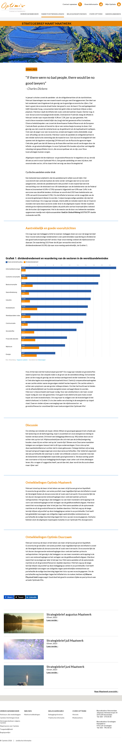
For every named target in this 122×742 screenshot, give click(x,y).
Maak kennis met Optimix (9, 726)
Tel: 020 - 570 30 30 (104, 717)
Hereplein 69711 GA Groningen (104, 725)
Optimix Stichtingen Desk (9, 718)
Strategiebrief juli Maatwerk (65, 640)
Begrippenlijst (5, 732)
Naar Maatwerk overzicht (105, 691)
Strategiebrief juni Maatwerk (65, 666)
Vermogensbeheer (29, 14)
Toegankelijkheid (6, 729)
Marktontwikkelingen (52, 14)
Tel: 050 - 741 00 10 (104, 728)
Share (10, 597)
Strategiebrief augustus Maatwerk (69, 614)
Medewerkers (77, 718)
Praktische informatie (56, 718)
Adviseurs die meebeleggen (10, 714)
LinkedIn (32, 597)
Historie (75, 714)
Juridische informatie (23, 740)
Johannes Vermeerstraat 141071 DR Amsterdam (107, 714)
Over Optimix (95, 14)
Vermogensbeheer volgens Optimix (10, 722)
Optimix (13, 7)
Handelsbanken (113, 14)
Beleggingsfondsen (76, 14)
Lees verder (52, 620)
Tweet (21, 597)
